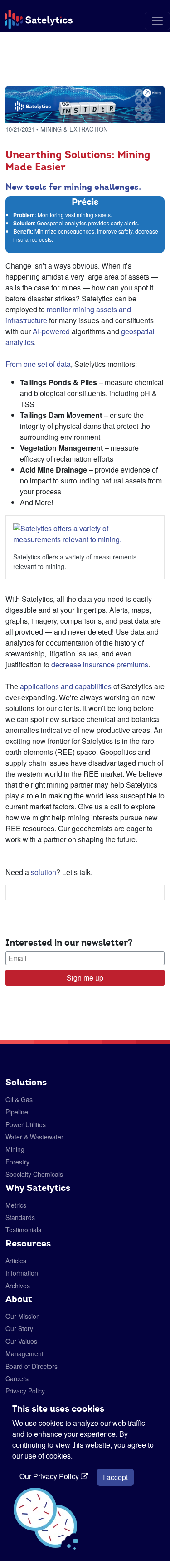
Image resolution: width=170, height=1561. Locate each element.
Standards (20, 1217)
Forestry (17, 1161)
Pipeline (16, 1111)
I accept (115, 1477)
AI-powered (51, 331)
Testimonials (23, 1229)
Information (21, 1272)
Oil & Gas (19, 1099)
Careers (17, 1378)
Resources (28, 1243)
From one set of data (38, 364)
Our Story (19, 1328)
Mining (14, 1149)
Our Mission (22, 1316)
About (18, 1299)
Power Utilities (25, 1124)
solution (43, 872)
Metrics (15, 1205)
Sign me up (85, 977)
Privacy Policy (25, 1390)
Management (24, 1353)
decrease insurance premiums (99, 664)
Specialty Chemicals (34, 1174)
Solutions (26, 1082)
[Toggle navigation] (157, 21)
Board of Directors (31, 1366)
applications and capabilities (66, 686)
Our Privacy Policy (50, 1476)
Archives (17, 1285)
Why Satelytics (37, 1188)
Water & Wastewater (34, 1136)
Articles (15, 1260)
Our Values (21, 1341)
